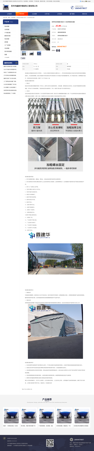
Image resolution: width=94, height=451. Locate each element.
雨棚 (5, 54)
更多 (16, 63)
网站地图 (30, 445)
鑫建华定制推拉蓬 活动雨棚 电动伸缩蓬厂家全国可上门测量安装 (11, 66)
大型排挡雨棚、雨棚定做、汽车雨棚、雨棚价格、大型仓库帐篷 (49, 425)
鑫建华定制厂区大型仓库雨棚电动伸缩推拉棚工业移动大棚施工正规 (11, 78)
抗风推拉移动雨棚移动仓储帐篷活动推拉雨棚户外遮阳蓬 (66, 425)
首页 (9, 17)
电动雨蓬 (6, 39)
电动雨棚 (6, 26)
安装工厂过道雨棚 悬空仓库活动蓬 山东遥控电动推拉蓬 (11, 72)
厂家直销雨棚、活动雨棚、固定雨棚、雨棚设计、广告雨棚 (31, 425)
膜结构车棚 (7, 35)
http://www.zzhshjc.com (27, 389)
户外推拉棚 (7, 32)
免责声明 (20, 445)
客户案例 (72, 14)
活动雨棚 (6, 48)
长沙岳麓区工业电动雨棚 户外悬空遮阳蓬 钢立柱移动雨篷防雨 (11, 87)
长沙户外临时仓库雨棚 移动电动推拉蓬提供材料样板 (11, 69)
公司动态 (59, 14)
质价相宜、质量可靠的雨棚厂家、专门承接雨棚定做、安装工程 (14, 425)
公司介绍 (47, 14)
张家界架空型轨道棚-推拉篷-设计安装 (11, 90)
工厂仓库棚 (7, 45)
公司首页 (9, 14)
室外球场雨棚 (8, 51)
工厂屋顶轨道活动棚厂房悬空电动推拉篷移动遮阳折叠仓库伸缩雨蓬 (11, 81)
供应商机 (22, 14)
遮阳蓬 (6, 42)
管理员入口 (25, 445)
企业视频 (34, 14)
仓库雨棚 (6, 29)
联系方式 (84, 14)
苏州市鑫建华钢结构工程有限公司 (14, 443)
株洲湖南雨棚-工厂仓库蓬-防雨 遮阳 (11, 93)
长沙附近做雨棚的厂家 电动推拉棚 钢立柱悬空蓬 (11, 84)
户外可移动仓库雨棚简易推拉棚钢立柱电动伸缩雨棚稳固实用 (11, 75)
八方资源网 (15, 445)
